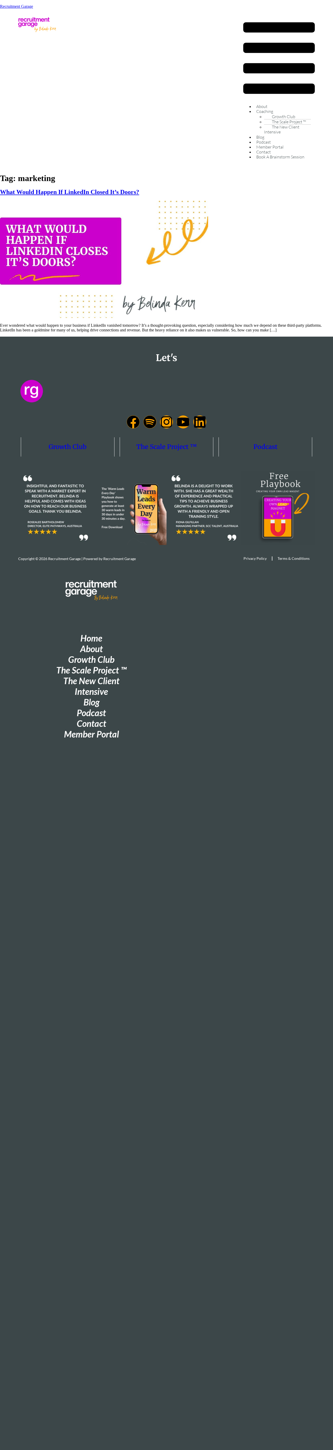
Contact (263, 152)
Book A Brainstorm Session (280, 156)
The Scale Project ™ (166, 447)
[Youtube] (183, 421)
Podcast (263, 142)
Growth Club (68, 447)
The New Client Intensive (281, 129)
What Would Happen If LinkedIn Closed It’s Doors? (69, 192)
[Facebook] (133, 421)
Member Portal (270, 147)
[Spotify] (149, 421)
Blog (260, 137)
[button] (279, 58)
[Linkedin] (199, 421)
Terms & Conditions (294, 558)
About (261, 106)
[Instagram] (166, 421)
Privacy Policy (255, 558)
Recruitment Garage (16, 6)
